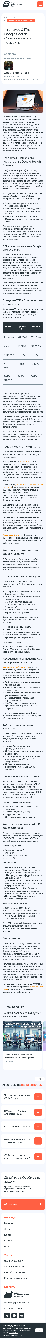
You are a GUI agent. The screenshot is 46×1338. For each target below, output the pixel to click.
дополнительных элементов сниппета (23, 486)
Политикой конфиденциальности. (12, 1333)
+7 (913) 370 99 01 (13, 1308)
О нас (7, 1228)
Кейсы (7, 1234)
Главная (6, 17)
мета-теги (24, 461)
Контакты (9, 1286)
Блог (14, 17)
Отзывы (8, 1240)
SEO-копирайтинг (13, 1260)
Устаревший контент (13, 535)
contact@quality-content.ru (18, 1302)
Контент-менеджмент (16, 1278)
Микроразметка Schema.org (16, 667)
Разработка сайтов (14, 1272)
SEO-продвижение (14, 1266)
